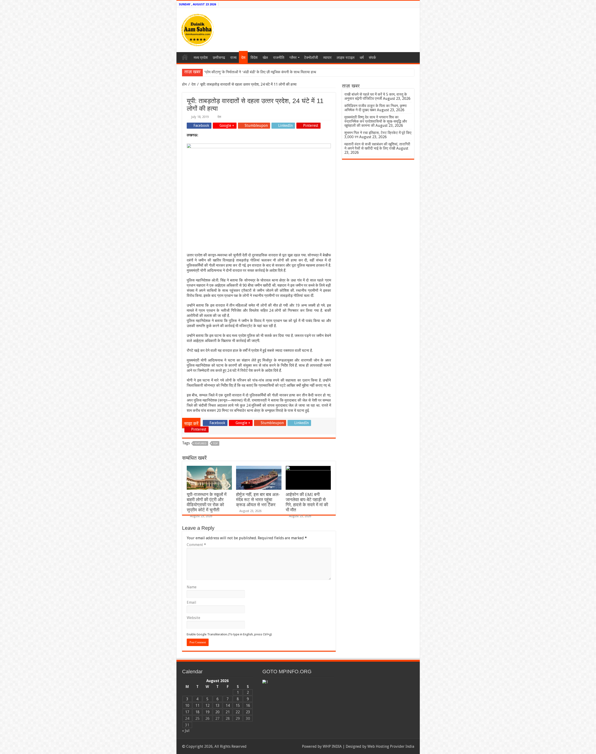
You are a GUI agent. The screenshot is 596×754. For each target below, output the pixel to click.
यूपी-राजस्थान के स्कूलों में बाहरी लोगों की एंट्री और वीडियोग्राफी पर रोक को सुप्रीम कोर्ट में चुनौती (207, 502)
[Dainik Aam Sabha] (197, 29)
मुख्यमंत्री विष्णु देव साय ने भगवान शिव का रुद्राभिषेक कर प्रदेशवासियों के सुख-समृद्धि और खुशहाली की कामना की (375, 121)
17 (187, 712)
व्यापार (327, 57)
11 (197, 705)
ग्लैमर (293, 57)
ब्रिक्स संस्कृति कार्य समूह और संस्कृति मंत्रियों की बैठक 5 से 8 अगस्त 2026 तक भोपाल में (263, 72)
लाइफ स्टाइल (346, 57)
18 (197, 712)
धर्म (362, 57)
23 (248, 712)
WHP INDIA (332, 746)
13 (217, 705)
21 (228, 712)
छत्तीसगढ (219, 57)
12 (207, 705)
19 (207, 712)
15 (238, 705)
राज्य (233, 57)
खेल (265, 57)
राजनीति (278, 57)
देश (243, 57)
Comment (196, 545)
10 (187, 705)
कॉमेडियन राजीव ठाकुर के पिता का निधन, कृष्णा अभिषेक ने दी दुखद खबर (375, 108)
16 (248, 705)
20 (217, 712)
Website (193, 618)
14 (228, 705)
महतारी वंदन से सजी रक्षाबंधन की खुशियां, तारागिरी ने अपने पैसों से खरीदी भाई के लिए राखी (377, 146)
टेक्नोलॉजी (311, 57)
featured (201, 443)
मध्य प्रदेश (201, 57)
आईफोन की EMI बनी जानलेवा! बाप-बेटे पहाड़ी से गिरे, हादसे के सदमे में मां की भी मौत (307, 502)
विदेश (254, 57)
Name (191, 587)
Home (185, 57)
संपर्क (372, 57)
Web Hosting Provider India (390, 746)
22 (238, 712)
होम (185, 84)
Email (191, 602)
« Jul (186, 730)
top (215, 443)
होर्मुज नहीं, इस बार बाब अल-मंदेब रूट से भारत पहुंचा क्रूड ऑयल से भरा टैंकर (258, 499)
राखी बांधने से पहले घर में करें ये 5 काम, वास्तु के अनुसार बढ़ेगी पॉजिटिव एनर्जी (375, 96)
